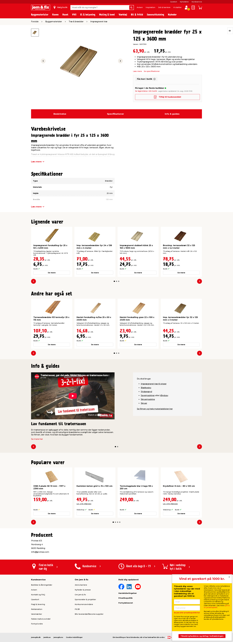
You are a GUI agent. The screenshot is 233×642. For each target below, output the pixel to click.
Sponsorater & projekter (85, 599)
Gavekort (173, 2)
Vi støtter (177, 7)
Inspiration (150, 7)
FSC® (77, 609)
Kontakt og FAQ (38, 595)
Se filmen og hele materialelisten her (155, 409)
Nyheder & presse (83, 590)
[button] (114, 281)
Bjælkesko (146, 388)
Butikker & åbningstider (41, 585)
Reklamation (36, 609)
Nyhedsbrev (184, 2)
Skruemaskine (148, 399)
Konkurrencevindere (84, 604)
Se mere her (37, 439)
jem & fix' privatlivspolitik (216, 606)
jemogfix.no (58, 637)
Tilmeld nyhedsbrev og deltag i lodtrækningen (202, 636)
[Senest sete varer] (230, 31)
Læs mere (137, 71)
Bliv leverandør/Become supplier (89, 614)
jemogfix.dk (36, 637)
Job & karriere (164, 7)
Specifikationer (115, 114)
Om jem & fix (80, 595)
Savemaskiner (148, 395)
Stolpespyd (146, 391)
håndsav (164, 395)
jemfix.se (47, 637)
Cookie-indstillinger (74, 637)
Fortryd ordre (37, 624)
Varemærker (36, 614)
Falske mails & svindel (40, 619)
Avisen (140, 7)
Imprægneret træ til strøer (153, 384)
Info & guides (172, 114)
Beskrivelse (60, 114)
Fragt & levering (38, 604)
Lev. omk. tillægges (84, 504)
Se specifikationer (152, 71)
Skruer (144, 403)
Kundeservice (197, 2)
